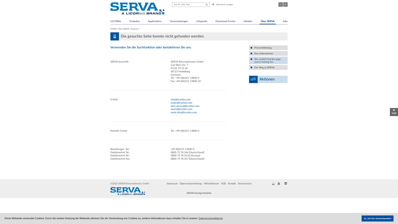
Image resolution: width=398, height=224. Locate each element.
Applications (155, 21)
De (281, 4)
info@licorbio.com (181, 99)
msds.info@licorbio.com (184, 112)
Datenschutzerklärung (191, 183)
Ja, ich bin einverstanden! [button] (377, 218)
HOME (113, 29)
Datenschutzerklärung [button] (211, 218)
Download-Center (225, 21)
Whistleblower (211, 183)
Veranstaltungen (179, 21)
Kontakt (134, 29)
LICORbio (115, 21)
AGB (223, 183)
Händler (248, 21)
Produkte (135, 21)
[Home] (137, 8)
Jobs (285, 21)
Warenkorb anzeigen (224, 4)
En (285, 4)
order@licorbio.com (181, 103)
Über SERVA (268, 21)
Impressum (172, 183)
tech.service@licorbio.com (185, 106)
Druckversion (245, 183)
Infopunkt (201, 21)
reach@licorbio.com (181, 109)
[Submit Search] (206, 4)
